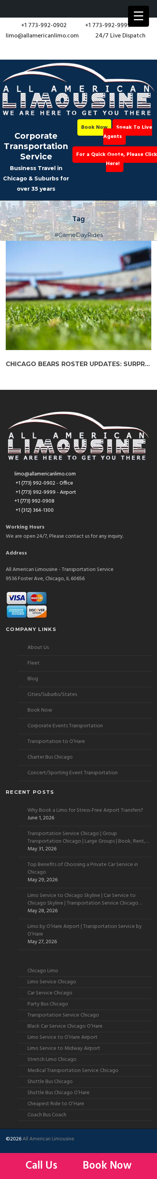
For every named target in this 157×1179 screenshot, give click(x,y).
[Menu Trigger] (138, 16)
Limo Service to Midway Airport (63, 1048)
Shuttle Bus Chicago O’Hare (58, 1092)
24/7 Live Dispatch (120, 36)
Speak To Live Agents (127, 132)
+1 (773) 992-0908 (34, 501)
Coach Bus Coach (46, 1115)
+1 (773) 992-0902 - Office (43, 483)
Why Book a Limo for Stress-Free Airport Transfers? (85, 810)
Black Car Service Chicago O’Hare (65, 1026)
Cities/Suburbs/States (52, 694)
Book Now (94, 127)
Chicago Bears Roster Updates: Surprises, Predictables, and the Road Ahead (78, 364)
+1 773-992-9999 (107, 26)
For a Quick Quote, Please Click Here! (116, 159)
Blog (32, 679)
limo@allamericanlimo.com (42, 36)
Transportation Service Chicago (63, 1015)
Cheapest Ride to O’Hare (55, 1104)
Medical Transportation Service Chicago (73, 1070)
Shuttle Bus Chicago (50, 1081)
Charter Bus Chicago (50, 757)
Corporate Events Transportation (65, 726)
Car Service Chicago (49, 993)
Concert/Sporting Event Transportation (72, 773)
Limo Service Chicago (51, 982)
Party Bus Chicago (47, 1004)
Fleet (33, 663)
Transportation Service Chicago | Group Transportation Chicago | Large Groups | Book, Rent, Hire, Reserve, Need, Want (86, 837)
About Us (38, 647)
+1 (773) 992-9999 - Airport (45, 492)
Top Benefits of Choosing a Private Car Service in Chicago (82, 868)
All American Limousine (48, 1139)
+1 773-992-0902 (43, 26)
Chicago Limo (42, 971)
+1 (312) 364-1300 (34, 510)
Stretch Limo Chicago (52, 1059)
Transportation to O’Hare (56, 741)
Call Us (43, 1165)
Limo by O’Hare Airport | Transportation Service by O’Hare (84, 930)
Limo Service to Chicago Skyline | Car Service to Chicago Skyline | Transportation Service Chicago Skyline (82, 899)
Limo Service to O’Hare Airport (62, 1037)
